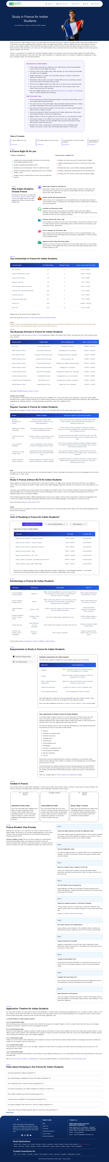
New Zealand (43, 1154)
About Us (45, 1126)
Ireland (36, 1154)
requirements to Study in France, (65, 703)
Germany (57, 1154)
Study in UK (26, 1144)
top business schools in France (34, 335)
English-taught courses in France (36, 410)
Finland (78, 1154)
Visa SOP (45, 755)
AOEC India (57, 1159)
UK (19, 1154)
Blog (44, 1123)
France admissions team (79, 1059)
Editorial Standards (48, 1136)
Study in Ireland (58, 1144)
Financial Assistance (48, 1131)
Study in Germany (19, 1146)
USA (15, 1154)
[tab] (32, 524)
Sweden (63, 1154)
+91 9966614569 (79, 1132)
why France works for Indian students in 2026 (24, 197)
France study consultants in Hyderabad (24, 1059)
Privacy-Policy (47, 1134)
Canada (23, 1154)
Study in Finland (55, 1146)
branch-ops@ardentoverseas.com (83, 1134)
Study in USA (17, 1144)
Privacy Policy (66, 1159)
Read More (10, 1112)
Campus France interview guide (73, 913)
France (51, 1154)
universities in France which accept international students (39, 318)
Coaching (45, 1129)
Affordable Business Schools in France (28, 391)
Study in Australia (47, 1144)
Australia (29, 1154)
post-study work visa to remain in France (66, 91)
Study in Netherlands (43, 1146)
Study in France (83, 1144)
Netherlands (71, 1154)
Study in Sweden (30, 1146)
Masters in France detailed (83, 703)
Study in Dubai (65, 1146)
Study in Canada (36, 1144)
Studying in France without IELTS (30, 502)
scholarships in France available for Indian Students (40, 641)
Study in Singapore (76, 1146)
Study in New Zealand (71, 1144)
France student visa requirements (67, 775)
